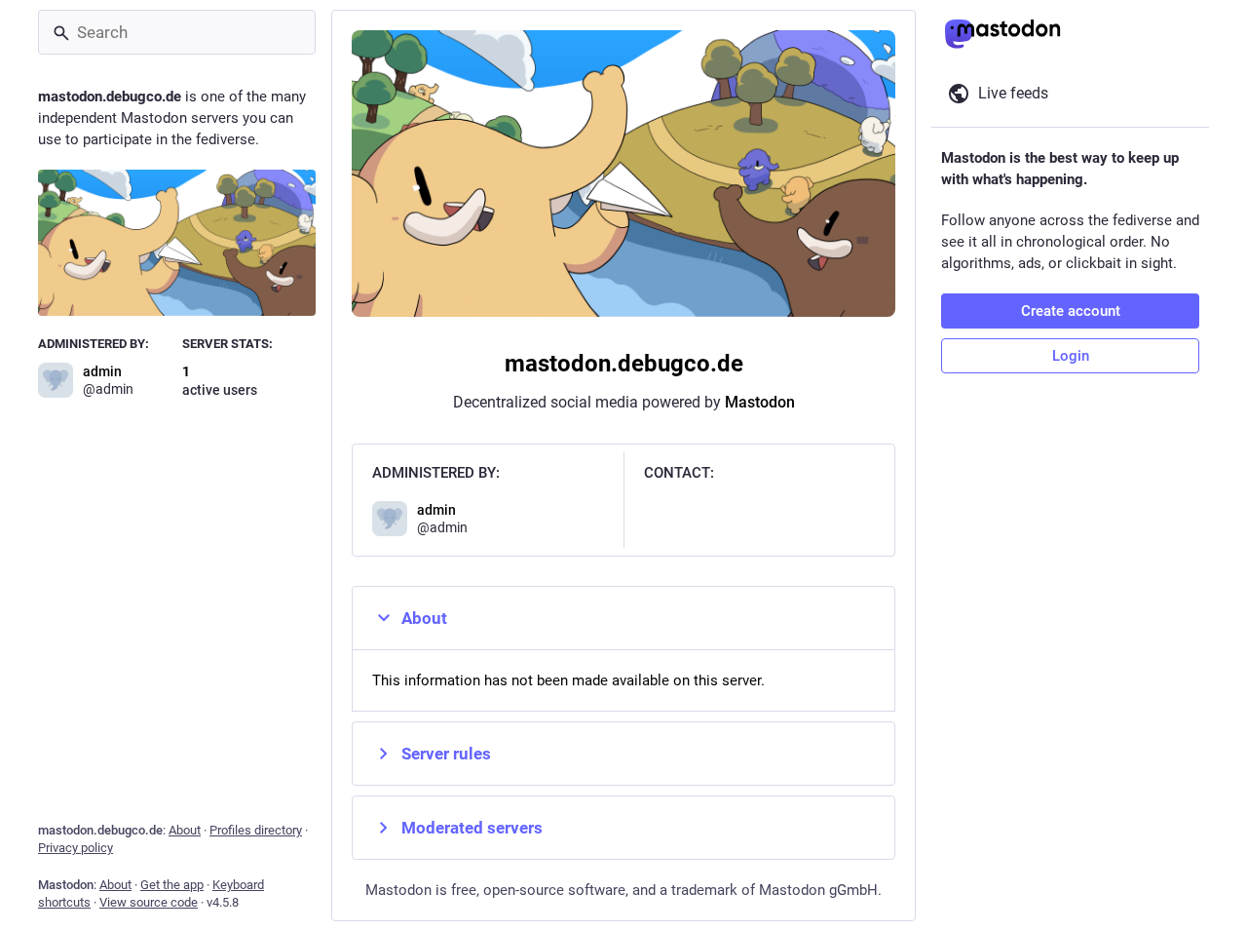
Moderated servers (472, 827)
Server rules (446, 753)
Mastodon (760, 402)
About (424, 618)
